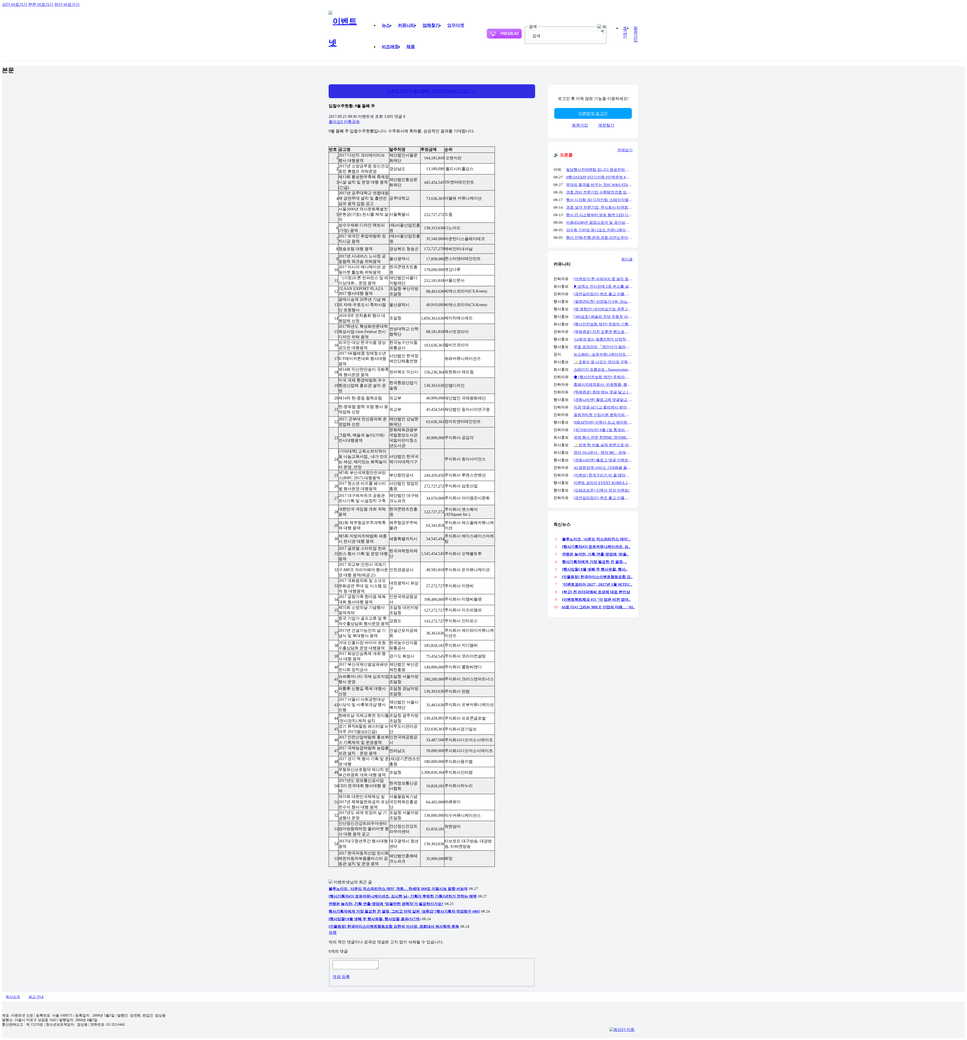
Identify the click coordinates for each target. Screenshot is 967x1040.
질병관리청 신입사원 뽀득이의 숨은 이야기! (603, 415)
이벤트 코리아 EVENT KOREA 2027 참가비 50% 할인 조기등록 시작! (603, 483)
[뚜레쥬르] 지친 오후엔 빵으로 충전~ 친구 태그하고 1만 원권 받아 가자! (603, 332)
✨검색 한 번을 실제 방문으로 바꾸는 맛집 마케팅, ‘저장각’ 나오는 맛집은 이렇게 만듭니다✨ (603, 445)
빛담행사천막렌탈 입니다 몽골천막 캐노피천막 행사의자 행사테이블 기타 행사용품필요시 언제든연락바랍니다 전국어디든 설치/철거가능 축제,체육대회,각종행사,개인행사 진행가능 (599, 170)
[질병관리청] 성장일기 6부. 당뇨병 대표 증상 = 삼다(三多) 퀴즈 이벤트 (603, 302)
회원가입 (636, 34)
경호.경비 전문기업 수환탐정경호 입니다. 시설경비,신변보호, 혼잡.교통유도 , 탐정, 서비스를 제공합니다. (599, 192)
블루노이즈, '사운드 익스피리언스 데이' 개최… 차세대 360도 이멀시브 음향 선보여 (398, 889)
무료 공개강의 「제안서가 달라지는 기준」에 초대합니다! (603, 347)
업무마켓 (455, 25)
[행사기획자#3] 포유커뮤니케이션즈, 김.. (596, 547)
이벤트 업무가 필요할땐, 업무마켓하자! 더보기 (432, 91)
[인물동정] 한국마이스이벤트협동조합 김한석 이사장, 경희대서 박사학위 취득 (394, 926)
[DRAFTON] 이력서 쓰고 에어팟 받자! (603, 422)
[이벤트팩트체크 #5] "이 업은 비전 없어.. (596, 600)
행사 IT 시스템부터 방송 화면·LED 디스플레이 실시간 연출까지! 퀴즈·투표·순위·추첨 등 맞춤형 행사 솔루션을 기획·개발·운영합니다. (599, 215)
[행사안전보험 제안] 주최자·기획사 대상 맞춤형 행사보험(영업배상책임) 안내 (603, 324)
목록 (333, 933)
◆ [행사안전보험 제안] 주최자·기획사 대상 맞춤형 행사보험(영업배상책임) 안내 (603, 377)
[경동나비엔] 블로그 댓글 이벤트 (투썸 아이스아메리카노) (603, 460)
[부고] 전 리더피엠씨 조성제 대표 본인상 (596, 592)
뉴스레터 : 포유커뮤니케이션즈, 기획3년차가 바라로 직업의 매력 (603, 354)
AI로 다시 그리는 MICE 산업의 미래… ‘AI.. (598, 607)
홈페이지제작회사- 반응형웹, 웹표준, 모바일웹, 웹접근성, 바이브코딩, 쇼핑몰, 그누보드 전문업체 (603, 385)
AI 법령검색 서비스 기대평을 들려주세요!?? (603, 468)
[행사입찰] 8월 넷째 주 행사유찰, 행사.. (595, 569)
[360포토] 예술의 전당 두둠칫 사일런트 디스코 (603, 317)
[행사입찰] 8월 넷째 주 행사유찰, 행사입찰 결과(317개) (375, 919)
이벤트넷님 (344, 882)
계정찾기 (606, 125)
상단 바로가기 (14, 4)
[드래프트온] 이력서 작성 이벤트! (602, 490)
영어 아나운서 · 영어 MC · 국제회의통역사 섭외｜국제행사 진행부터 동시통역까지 (603, 453)
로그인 (625, 32)
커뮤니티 (406, 25)
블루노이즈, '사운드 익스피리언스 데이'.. (596, 539)
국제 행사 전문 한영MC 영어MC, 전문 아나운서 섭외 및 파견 (603, 437)
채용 (410, 46)
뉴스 (386, 25)
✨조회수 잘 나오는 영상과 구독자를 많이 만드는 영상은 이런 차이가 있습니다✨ (603, 362)
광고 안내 (36, 997)
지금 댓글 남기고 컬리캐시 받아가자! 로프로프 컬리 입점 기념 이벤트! (603, 407)
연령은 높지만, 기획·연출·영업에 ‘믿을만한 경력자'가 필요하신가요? (386, 904)
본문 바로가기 (40, 4)
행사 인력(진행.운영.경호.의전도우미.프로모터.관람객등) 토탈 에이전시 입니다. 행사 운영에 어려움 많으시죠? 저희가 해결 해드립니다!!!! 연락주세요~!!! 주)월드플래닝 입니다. (599, 238)
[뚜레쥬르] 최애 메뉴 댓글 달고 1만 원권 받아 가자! (603, 392)
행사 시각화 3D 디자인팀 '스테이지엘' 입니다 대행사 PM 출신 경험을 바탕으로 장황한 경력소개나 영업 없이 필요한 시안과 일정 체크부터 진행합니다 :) (599, 200)
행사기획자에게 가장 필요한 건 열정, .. (594, 562)
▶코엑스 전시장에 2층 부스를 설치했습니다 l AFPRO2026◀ (603, 286)
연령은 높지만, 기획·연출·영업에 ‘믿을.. (595, 554)
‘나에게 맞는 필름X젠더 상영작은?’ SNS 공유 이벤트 (603, 339)
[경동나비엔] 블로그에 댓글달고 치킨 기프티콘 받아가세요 (603, 400)
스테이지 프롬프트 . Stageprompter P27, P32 (603, 369)
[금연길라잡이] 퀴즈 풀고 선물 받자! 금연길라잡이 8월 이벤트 (603, 294)
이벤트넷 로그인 (593, 113)
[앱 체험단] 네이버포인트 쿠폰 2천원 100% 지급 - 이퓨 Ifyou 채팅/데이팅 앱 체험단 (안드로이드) (603, 309)
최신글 (627, 259)
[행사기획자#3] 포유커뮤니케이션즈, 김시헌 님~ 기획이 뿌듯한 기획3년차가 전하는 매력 (403, 896)
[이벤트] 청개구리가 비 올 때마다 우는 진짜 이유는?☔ (603, 475)
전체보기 (625, 150)
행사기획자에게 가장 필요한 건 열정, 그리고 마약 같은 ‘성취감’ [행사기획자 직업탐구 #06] (404, 911)
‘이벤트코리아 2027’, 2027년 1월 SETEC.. (597, 584)
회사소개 (13, 997)
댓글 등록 (341, 977)
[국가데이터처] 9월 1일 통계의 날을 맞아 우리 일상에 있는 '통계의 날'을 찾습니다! (603, 430)
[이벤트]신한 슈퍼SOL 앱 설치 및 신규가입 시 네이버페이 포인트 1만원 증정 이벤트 (603, 279)
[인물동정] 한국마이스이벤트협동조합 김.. (597, 577)
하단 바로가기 (67, 4)
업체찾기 (431, 25)
